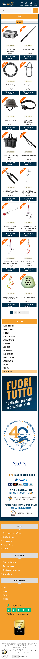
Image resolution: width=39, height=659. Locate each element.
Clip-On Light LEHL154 (10, 50)
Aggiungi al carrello (11, 57)
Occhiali (6, 364)
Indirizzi (5, 591)
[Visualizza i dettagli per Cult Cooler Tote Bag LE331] (10, 140)
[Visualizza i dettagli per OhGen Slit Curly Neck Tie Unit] (28, 247)
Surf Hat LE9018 (10, 120)
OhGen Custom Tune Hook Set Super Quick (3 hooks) (10, 263)
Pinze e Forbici (8, 350)
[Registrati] (26, 3)
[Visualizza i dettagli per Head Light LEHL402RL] (28, 105)
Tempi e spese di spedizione (11, 570)
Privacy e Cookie (8, 545)
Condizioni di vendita (9, 562)
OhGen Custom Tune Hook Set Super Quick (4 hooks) (28, 228)
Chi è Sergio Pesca (8, 537)
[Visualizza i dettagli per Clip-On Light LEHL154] (10, 34)
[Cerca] (35, 10)
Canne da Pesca (8, 329)
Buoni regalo (7, 371)
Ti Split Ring (10, 85)
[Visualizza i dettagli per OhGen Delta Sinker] (28, 282)
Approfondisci (23, 656)
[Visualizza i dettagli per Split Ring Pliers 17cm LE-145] (10, 176)
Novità (5, 28)
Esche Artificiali (8, 326)
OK (15, 656)
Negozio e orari (7, 541)
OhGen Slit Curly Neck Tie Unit (28, 262)
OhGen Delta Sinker (28, 297)
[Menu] (21, 3)
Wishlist (5, 599)
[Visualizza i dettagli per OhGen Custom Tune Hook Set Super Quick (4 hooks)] (28, 211)
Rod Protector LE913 (28, 155)
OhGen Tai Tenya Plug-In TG (10, 227)
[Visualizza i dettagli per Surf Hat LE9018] (10, 105)
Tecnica (6, 368)
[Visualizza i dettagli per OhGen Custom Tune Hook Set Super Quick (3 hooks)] (10, 247)
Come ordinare (7, 574)
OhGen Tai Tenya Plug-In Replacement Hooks (28, 192)
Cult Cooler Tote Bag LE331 (10, 156)
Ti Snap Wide (28, 85)
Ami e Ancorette (8, 340)
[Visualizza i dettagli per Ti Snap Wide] (28, 70)
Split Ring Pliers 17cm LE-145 (10, 192)
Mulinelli (6, 333)
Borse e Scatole (8, 357)
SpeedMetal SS (28, 49)
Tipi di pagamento (8, 566)
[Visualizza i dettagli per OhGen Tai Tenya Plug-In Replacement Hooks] (28, 176)
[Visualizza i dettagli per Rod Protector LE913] (28, 140)
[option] (19, 464)
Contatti (5, 549)
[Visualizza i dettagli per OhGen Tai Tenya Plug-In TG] (10, 211)
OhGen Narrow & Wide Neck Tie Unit (10, 298)
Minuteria (6, 343)
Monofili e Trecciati (10, 336)
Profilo (5, 587)
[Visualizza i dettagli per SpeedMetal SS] (28, 34)
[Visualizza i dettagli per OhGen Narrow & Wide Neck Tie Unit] (10, 282)
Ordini (5, 595)
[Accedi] (31, 3)
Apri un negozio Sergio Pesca (12, 533)
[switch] (4, 656)
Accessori (6, 347)
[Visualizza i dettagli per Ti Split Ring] (10, 70)
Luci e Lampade (8, 354)
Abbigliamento (8, 361)
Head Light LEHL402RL (28, 121)
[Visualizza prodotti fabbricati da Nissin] (19, 464)
